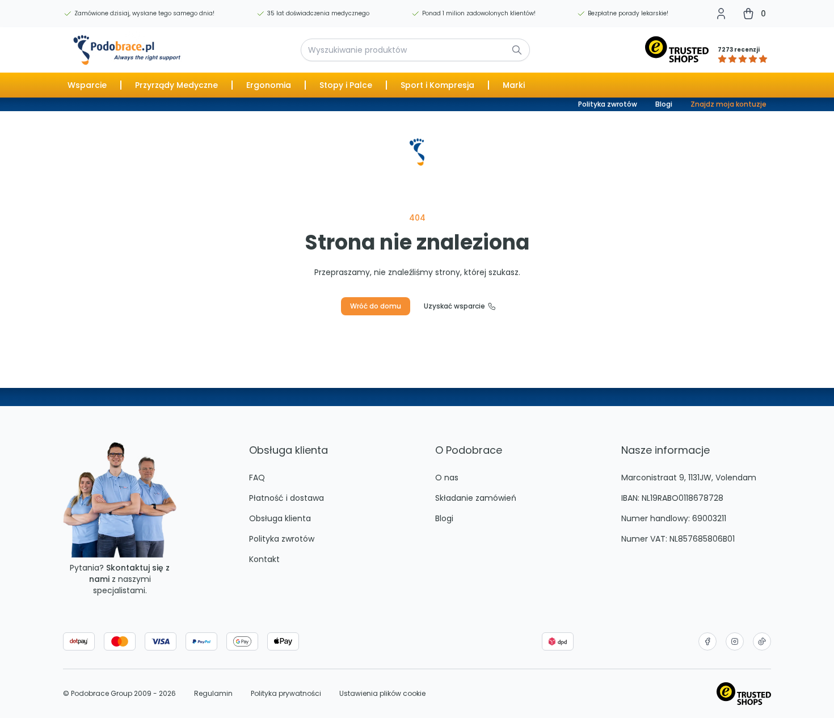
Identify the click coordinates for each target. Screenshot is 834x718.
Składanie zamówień (475, 498)
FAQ (257, 477)
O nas (446, 477)
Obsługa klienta (280, 518)
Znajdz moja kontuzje (728, 104)
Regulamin (213, 693)
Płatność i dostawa (286, 498)
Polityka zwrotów (607, 104)
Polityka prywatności (286, 693)
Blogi (663, 104)
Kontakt (264, 559)
